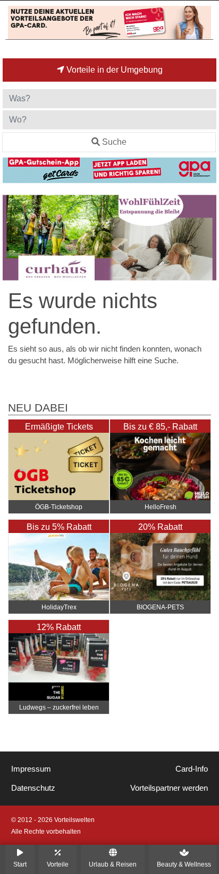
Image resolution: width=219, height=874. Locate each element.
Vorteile (58, 864)
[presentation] (13, 238)
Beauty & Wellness (184, 864)
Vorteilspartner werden (169, 788)
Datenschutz (33, 788)
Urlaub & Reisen (113, 864)
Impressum (31, 769)
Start (20, 864)
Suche (114, 141)
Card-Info (191, 769)
